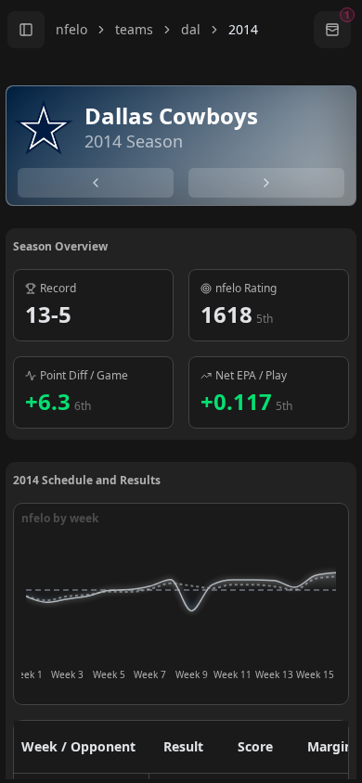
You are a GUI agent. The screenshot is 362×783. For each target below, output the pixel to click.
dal (190, 29)
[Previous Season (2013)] (96, 183)
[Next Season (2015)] (266, 183)
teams (134, 29)
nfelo (71, 29)
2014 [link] (243, 29)
